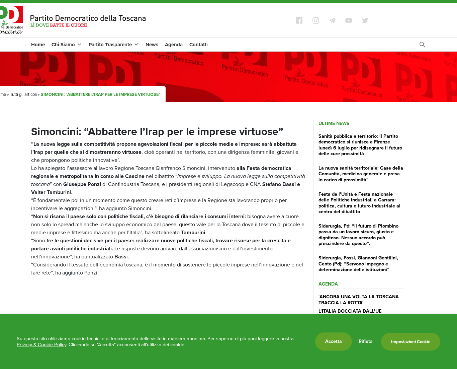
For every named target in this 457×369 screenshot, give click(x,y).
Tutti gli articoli (23, 94)
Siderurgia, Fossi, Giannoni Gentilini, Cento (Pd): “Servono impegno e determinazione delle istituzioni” (358, 263)
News (152, 44)
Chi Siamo (63, 44)
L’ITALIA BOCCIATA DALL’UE (349, 311)
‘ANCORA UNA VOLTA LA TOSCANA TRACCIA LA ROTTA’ (358, 299)
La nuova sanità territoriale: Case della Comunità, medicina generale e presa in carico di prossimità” (360, 173)
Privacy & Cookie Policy (41, 344)
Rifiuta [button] (366, 342)
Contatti (198, 44)
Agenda (174, 44)
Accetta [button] (333, 341)
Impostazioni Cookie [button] (410, 342)
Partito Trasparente (110, 44)
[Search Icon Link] (422, 46)
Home (38, 44)
